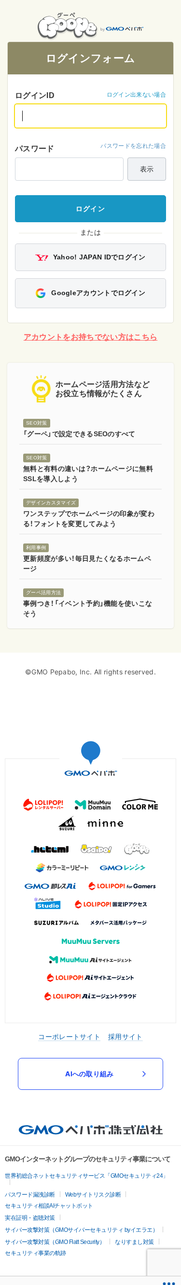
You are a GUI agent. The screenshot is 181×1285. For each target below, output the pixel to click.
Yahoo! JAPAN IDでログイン (98, 259)
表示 (146, 171)
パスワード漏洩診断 (30, 1196)
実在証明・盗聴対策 (30, 1219)
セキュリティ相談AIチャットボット (49, 1207)
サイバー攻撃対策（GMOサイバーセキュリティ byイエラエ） (81, 1231)
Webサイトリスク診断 (93, 1196)
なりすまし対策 (134, 1244)
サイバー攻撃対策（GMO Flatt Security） (55, 1244)
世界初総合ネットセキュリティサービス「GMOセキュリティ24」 (86, 1177)
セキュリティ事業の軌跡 (35, 1255)
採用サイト (125, 1039)
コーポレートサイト (69, 1039)
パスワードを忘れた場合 (133, 148)
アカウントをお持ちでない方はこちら (90, 339)
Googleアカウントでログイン (97, 295)
